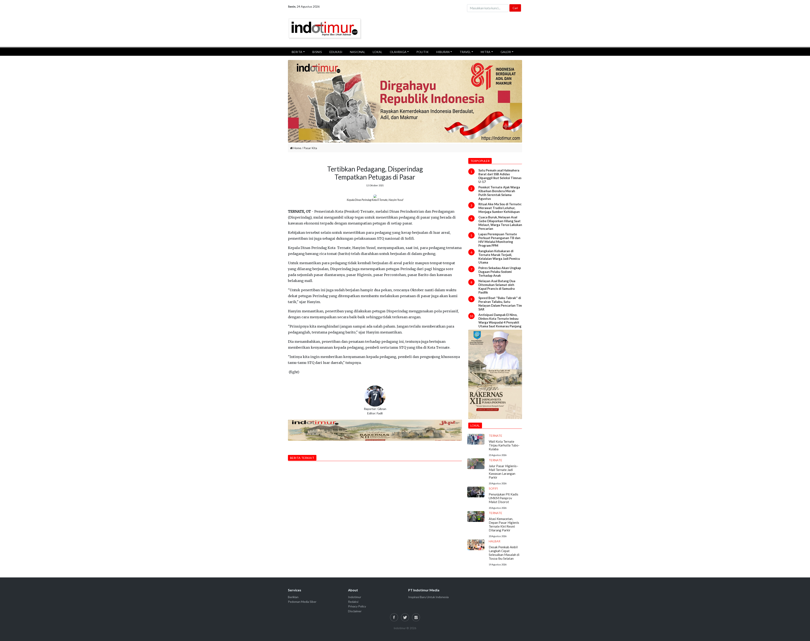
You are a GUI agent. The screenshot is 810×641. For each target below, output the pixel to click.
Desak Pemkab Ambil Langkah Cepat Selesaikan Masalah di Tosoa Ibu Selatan (504, 552)
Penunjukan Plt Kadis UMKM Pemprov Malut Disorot (503, 498)
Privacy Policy (357, 606)
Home (297, 148)
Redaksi (353, 601)
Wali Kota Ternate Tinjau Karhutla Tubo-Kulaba (504, 445)
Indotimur (354, 597)
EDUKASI (335, 52)
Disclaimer (355, 611)
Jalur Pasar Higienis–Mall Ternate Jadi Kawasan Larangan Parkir (503, 471)
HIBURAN (443, 52)
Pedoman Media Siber (302, 601)
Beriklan (293, 597)
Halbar (494, 541)
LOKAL (377, 52)
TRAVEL (465, 52)
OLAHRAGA (398, 52)
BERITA (297, 52)
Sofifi (493, 488)
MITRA (485, 52)
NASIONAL (357, 52)
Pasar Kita (310, 148)
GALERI (506, 52)
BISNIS (317, 52)
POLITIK (422, 52)
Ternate (495, 435)
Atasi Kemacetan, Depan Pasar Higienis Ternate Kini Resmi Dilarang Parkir (504, 524)
